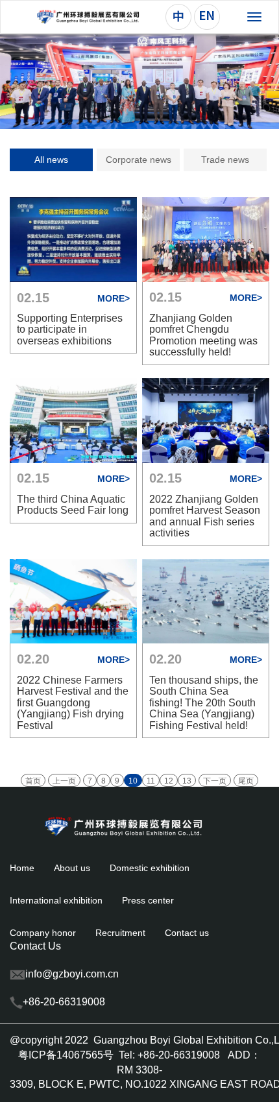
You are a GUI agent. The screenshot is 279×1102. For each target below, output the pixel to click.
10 (133, 780)
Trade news (225, 159)
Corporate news (138, 159)
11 (151, 780)
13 (186, 780)
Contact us (187, 933)
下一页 (214, 780)
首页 (33, 780)
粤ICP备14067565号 (66, 1054)
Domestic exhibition (149, 868)
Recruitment (120, 933)
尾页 (246, 780)
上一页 (64, 780)
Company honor (43, 933)
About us (72, 868)
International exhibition (56, 900)
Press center (148, 900)
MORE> (113, 298)
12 (168, 780)
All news (51, 159)
